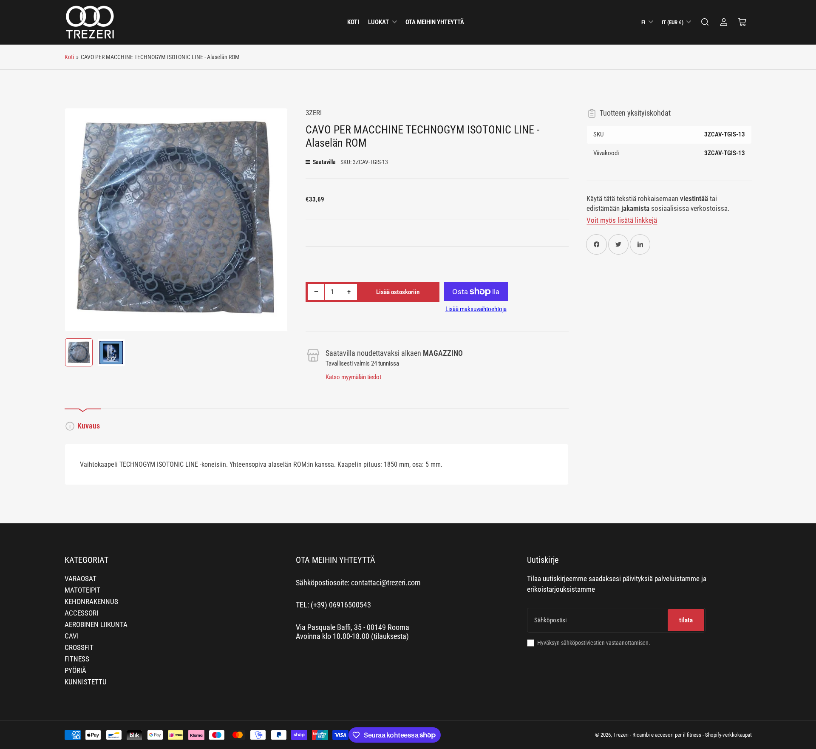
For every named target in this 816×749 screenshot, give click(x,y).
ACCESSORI (81, 613)
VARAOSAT (80, 579)
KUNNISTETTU (86, 682)
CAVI (72, 636)
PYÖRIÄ (75, 671)
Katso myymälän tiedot (353, 377)
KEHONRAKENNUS (91, 602)
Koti (353, 22)
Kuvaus (88, 426)
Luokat (378, 22)
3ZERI (314, 113)
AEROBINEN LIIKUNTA (96, 625)
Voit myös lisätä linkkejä (621, 220)
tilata (686, 620)
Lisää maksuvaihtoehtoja (476, 309)
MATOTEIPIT (82, 590)
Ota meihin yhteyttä (434, 22)
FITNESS (77, 659)
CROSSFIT (79, 648)
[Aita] (705, 22)
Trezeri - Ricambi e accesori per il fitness (657, 735)
